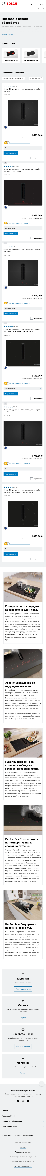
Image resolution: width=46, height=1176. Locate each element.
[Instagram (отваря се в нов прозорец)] (23, 1101)
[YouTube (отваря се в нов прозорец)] (28, 1101)
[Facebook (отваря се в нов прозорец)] (18, 1101)
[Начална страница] (9, 4)
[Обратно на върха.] (41, 1083)
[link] (19, 143)
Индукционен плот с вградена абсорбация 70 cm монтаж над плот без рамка (22, 331)
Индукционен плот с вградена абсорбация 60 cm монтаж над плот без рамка (22, 491)
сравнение (38, 158)
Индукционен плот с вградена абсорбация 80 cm (22, 411)
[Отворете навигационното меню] (43, 8)
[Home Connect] (5, 163)
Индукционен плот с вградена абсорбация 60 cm (22, 90)
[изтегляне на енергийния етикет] (6, 142)
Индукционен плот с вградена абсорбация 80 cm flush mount (22, 170)
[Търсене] (38, 8)
